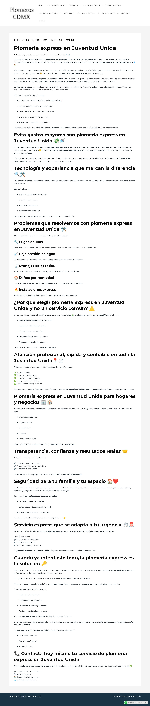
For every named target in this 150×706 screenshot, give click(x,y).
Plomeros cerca (112, 5)
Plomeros (74, 5)
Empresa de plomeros (55, 5)
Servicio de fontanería (107, 13)
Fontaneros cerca (85, 13)
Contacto (42, 21)
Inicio (40, 5)
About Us (125, 13)
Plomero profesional (91, 5)
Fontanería (67, 13)
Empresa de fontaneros (48, 13)
